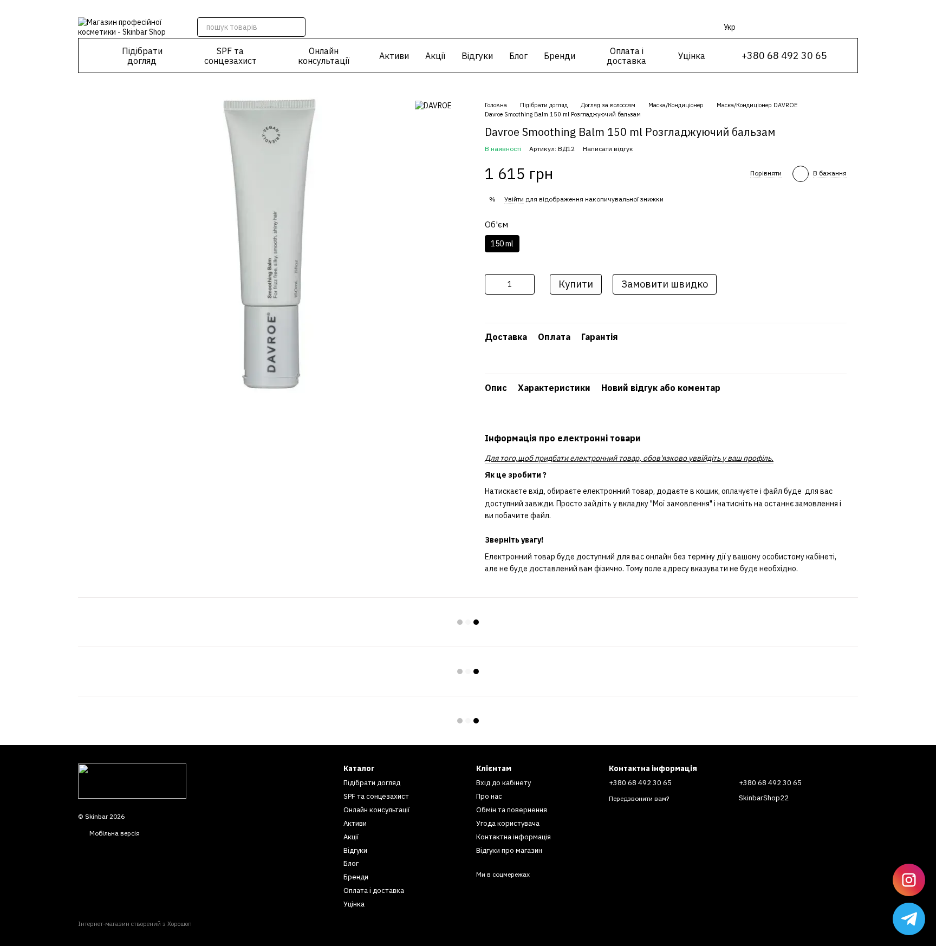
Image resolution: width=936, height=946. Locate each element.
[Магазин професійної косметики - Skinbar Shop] (132, 781)
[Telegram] (909, 919)
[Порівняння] (765, 27)
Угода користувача (508, 823)
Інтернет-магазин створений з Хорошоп (135, 924)
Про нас (489, 796)
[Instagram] (909, 880)
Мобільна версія (114, 833)
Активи (394, 55)
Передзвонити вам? (639, 798)
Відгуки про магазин (509, 850)
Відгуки (477, 55)
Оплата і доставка (626, 55)
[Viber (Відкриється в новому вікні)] (474, 8)
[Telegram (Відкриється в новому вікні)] (461, 8)
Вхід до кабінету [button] (503, 782)
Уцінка (691, 55)
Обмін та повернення (511, 809)
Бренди (559, 55)
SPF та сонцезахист (230, 55)
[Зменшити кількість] (492, 284)
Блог (518, 55)
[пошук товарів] (296, 27)
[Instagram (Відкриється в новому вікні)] (448, 8)
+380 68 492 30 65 (784, 56)
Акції (435, 55)
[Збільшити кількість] (526, 284)
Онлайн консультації (323, 55)
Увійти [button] (514, 199)
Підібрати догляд (142, 55)
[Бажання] (793, 27)
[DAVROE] (433, 105)
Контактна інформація (513, 836)
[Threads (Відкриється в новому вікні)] (487, 8)
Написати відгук (608, 149)
